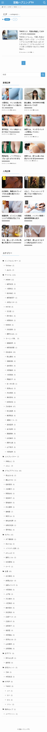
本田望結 (10, 635)
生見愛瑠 (10, 562)
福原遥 (9, 630)
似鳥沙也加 (11, 525)
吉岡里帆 (10, 648)
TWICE (7, 19)
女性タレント (11, 667)
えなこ (9, 466)
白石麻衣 (11, 438)
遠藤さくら (12, 420)
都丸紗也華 (11, 521)
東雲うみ (10, 516)
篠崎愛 (9, 512)
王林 (8, 672)
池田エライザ (11, 585)
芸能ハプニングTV (23, 2)
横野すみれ (12, 334)
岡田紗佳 (10, 493)
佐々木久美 (12, 384)
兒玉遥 (10, 311)
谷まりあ (10, 544)
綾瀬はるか (11, 580)
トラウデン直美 (12, 548)
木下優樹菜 (11, 539)
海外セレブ (10, 709)
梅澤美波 (11, 415)
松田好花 (11, 402)
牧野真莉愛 (12, 347)
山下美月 (11, 447)
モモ (9, 700)
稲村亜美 (10, 484)
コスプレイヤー (12, 456)
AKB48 (10, 280)
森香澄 (9, 663)
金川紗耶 (11, 429)
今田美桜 (10, 590)
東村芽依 (11, 397)
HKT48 (9, 307)
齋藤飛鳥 (11, 433)
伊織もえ (10, 461)
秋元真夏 (11, 411)
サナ (9, 695)
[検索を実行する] (43, 74)
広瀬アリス (11, 617)
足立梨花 (10, 576)
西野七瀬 (11, 443)
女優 (8, 571)
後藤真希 (11, 343)
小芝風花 (10, 603)
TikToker (10, 265)
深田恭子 (10, 626)
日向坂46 (10, 352)
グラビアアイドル (13, 471)
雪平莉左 (10, 530)
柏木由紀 (11, 293)
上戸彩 (9, 594)
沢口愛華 (10, 507)
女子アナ (9, 653)
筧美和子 (10, 498)
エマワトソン (11, 714)
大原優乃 (10, 489)
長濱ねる (11, 388)
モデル (9, 535)
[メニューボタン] (2, 2)
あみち (10, 270)
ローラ (9, 566)
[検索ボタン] (44, 2)
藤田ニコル (11, 557)
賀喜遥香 (11, 425)
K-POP (9, 682)
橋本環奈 (10, 608)
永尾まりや (12, 302)
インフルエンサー (13, 261)
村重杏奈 (11, 320)
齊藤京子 (11, 379)
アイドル (10, 275)
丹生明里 (11, 393)
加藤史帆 (11, 361)
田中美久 (11, 316)
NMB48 (9, 325)
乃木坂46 (10, 406)
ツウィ (10, 704)
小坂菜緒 (11, 375)
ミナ (9, 691)
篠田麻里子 (12, 298)
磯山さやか (11, 480)
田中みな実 (11, 658)
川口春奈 (10, 599)
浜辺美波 (10, 612)
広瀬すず (10, 621)
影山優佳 (11, 357)
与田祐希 (11, 452)
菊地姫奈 (10, 502)
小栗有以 (11, 289)
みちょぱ (10, 553)
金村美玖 (11, 366)
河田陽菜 (11, 370)
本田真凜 (10, 677)
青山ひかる (11, 475)
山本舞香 (10, 644)
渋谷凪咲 (11, 329)
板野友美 (11, 284)
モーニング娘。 (12, 338)
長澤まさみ (11, 639)
